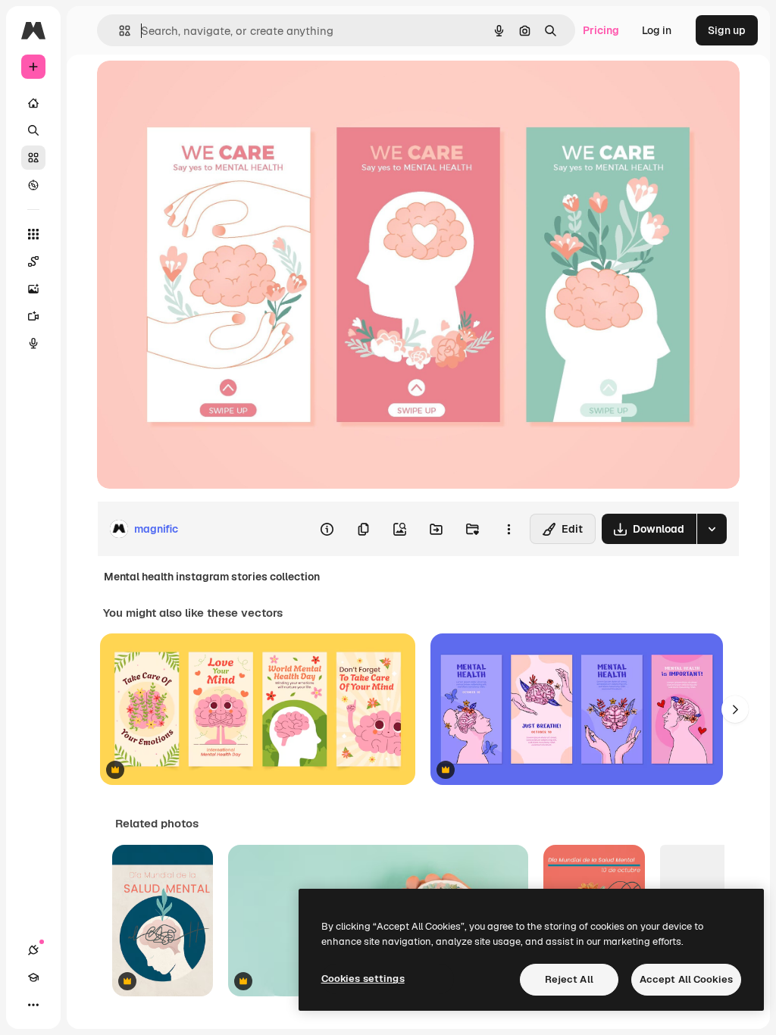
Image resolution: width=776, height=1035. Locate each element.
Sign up (727, 30)
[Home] (33, 103)
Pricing (601, 30)
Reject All (569, 979)
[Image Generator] (33, 289)
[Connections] (33, 950)
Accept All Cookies (686, 979)
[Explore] (33, 185)
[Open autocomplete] (118, 30)
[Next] (735, 709)
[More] (33, 1005)
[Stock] (33, 157)
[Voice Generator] (33, 343)
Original (194, 89)
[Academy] (33, 977)
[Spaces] (33, 261)
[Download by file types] (711, 529)
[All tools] (33, 234)
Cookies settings (363, 978)
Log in (656, 30)
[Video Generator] (33, 316)
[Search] (33, 130)
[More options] (508, 529)
